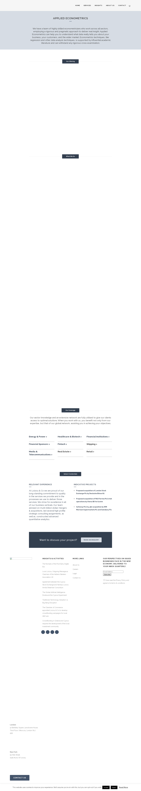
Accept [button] (106, 787)
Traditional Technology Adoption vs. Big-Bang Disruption (55, 601)
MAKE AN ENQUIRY (91, 540)
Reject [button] (114, 787)
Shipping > (92, 444)
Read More (123, 787)
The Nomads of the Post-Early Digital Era (55, 565)
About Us (76, 565)
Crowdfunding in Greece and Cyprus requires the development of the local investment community (55, 623)
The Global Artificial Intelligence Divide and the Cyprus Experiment (54, 593)
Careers (75, 569)
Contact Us (19, 778)
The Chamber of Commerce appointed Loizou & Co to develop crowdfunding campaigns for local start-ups (54, 612)
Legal (75, 573)
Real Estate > (64, 451)
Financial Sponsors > (39, 444)
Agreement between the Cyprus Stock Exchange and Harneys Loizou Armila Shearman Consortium (55, 584)
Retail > (90, 451)
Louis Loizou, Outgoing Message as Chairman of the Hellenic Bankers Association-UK (55, 574)
